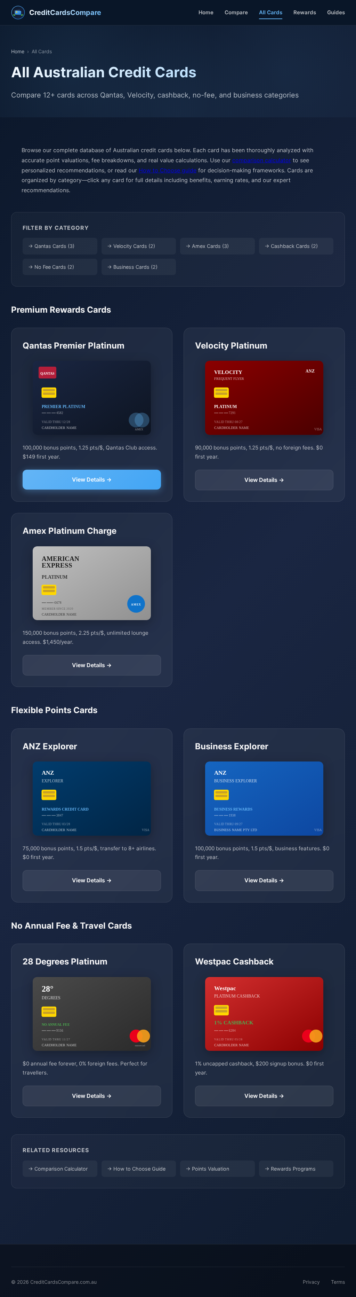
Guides (336, 12)
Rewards (304, 12)
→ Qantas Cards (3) (51, 246)
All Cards (270, 12)
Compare (236, 12)
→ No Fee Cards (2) (51, 267)
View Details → (92, 479)
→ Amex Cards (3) (207, 246)
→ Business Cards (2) (132, 267)
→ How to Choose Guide (136, 1169)
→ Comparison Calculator (58, 1169)
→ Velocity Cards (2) (131, 246)
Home (206, 12)
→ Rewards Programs (290, 1169)
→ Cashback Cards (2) (291, 246)
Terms (338, 1282)
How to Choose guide (167, 170)
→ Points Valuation (207, 1169)
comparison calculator (261, 160)
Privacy (311, 1282)
